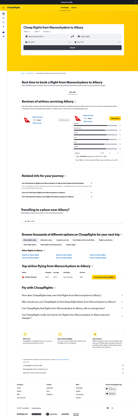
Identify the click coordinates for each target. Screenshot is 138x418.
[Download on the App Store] (110, 393)
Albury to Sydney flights (98, 255)
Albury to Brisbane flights (30, 258)
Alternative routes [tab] (46, 240)
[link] (115, 118)
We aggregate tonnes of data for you (35, 369)
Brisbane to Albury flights (30, 255)
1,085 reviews (37, 123)
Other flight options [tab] (30, 244)
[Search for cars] (3, 22)
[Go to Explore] (3, 27)
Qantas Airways (37, 117)
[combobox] (27, 32)
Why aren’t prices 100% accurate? (34, 373)
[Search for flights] (3, 14)
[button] (136, 2)
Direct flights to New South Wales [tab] (84, 240)
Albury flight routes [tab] (30, 240)
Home (22, 73)
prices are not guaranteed (62, 359)
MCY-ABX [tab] (72, 92)
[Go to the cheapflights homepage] (14, 8)
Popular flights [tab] (71, 244)
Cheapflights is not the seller (32, 365)
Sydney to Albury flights (64, 255)
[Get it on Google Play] (110, 388)
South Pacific (30, 73)
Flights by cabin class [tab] (106, 240)
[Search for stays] (3, 18)
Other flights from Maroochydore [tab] (51, 244)
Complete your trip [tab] (62, 240)
